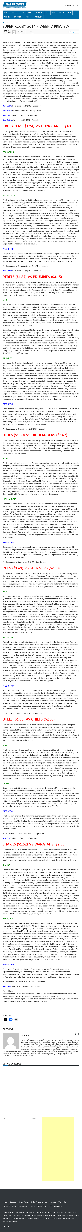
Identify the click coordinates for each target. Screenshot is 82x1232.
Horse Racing (24, 1202)
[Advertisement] (58, 1149)
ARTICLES (38, 17)
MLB (69, 13)
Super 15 (7, 1206)
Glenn (20, 31)
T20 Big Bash (42, 1206)
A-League (52, 1202)
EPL (29, 13)
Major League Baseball (20, 1206)
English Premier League (39, 1202)
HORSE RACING (18, 13)
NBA (50, 1206)
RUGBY (61, 13)
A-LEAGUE (38, 13)
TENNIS (7, 17)
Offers (27, 17)
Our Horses (58, 1206)
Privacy (5, 1202)
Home (6, 13)
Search (34, 1118)
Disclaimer (13, 1202)
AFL (47, 13)
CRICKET (17, 17)
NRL (53, 13)
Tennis (32, 1206)
